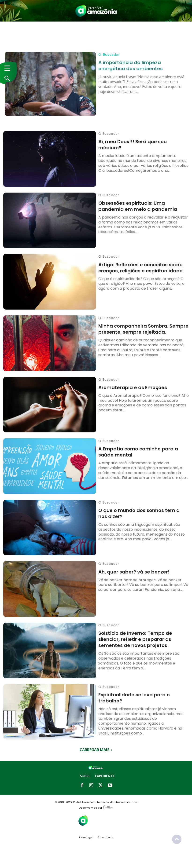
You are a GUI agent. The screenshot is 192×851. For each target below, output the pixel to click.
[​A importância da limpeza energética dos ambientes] (50, 84)
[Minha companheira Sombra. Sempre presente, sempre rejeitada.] (49, 343)
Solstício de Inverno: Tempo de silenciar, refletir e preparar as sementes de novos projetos (135, 639)
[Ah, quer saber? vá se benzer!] (49, 589)
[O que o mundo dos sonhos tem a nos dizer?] (49, 527)
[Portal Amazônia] (96, 11)
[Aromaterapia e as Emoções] (49, 405)
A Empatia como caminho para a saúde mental (138, 452)
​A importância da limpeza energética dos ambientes (130, 65)
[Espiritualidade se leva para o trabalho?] (49, 712)
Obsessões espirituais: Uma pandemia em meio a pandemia (137, 206)
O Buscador (109, 54)
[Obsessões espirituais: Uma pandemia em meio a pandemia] (49, 220)
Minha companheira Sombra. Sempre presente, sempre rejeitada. (143, 329)
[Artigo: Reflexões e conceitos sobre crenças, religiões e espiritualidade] (49, 282)
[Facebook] (81, 785)
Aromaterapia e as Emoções (132, 387)
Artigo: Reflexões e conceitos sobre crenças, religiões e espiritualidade (140, 267)
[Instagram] (91, 785)
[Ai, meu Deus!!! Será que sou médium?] (49, 159)
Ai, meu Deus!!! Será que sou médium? (132, 144)
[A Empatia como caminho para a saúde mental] (49, 466)
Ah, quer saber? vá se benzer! (134, 572)
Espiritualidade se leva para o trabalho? (134, 697)
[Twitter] (100, 785)
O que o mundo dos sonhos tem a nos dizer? (139, 513)
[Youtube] (110, 785)
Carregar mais (94, 749)
